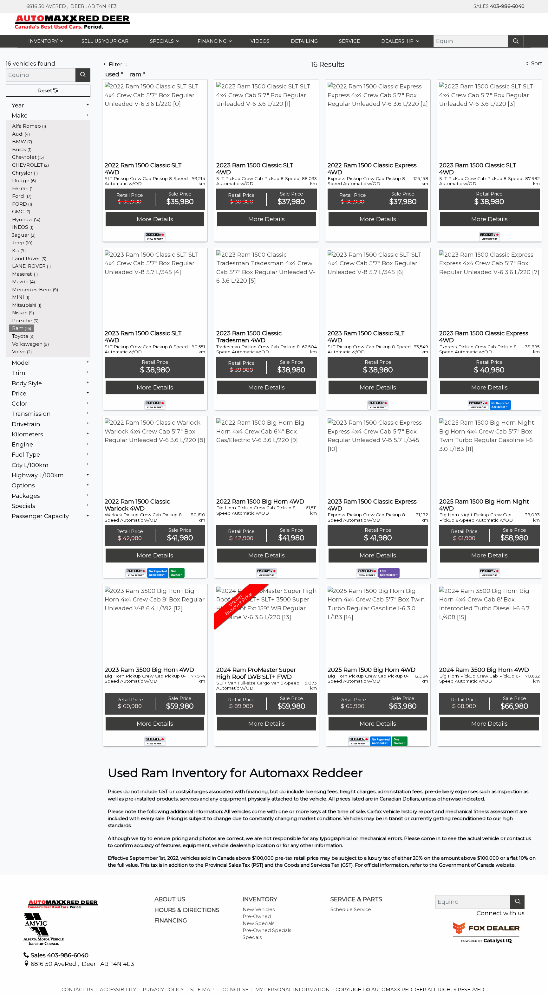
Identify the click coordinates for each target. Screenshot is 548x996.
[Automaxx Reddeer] (73, 21)
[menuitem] (50, 154)
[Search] (515, 41)
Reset (45, 119)
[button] (44, 41)
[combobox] (183, 73)
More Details (155, 304)
